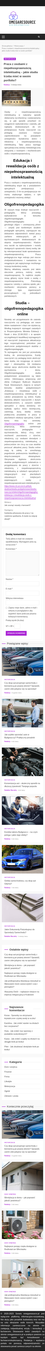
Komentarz (11, 549)
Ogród (7, 1091)
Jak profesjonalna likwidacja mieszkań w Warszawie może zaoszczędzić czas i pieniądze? (22, 984)
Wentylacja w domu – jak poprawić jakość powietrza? (22, 1176)
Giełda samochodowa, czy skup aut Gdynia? (22, 859)
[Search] (39, 36)
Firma (7, 1077)
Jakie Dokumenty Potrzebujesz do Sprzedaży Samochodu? (22, 908)
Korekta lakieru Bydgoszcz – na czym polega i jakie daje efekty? (22, 810)
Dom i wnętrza (10, 1067)
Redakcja (7, 85)
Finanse (8, 1072)
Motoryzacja (9, 59)
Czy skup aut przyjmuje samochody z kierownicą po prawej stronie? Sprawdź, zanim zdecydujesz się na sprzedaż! (22, 661)
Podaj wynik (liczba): (15, 620)
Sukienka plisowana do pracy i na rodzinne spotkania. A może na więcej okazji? (20, 514)
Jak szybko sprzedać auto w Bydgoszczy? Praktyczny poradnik (22, 713)
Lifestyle (8, 1081)
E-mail (9, 589)
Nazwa (9, 579)
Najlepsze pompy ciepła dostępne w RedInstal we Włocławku (22, 1225)
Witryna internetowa (14, 598)
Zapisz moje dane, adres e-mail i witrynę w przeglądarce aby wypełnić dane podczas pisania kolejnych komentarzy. (22, 612)
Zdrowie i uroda (11, 1096)
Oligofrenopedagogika (14, 424)
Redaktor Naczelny (10, 790)
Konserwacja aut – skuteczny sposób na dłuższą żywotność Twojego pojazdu (22, 762)
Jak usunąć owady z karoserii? (17, 503)
